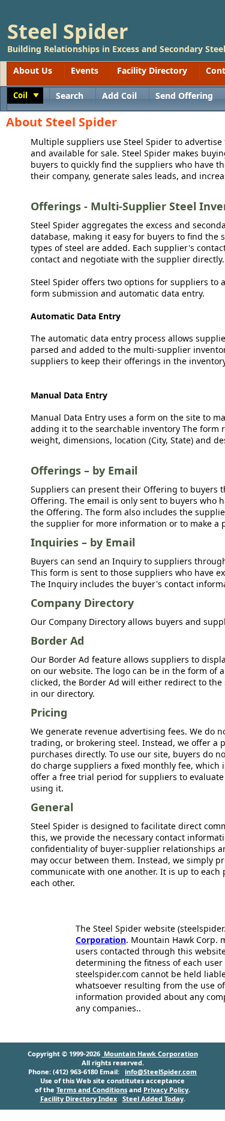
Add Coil (119, 95)
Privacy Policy (165, 1089)
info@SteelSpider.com (161, 1071)
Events (84, 70)
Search (69, 95)
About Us (32, 70)
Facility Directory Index (78, 1098)
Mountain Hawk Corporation (150, 1053)
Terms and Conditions (91, 1089)
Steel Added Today (153, 1098)
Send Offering (184, 95)
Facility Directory (152, 70)
